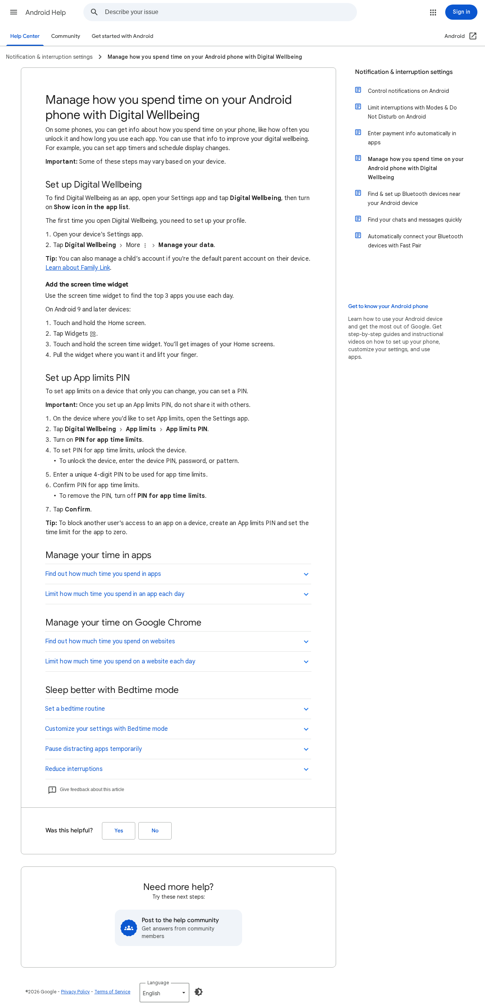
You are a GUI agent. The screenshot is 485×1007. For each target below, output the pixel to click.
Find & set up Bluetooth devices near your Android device (414, 198)
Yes (118, 830)
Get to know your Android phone (388, 306)
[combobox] (231, 12)
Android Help (45, 12)
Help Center (25, 36)
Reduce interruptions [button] (74, 769)
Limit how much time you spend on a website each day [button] (120, 661)
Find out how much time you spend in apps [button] (103, 574)
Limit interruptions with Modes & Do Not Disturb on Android (412, 112)
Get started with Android (122, 36)
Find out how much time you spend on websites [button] (110, 641)
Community (65, 36)
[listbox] (164, 992)
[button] (14, 12)
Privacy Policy (75, 991)
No (155, 830)
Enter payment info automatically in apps (412, 138)
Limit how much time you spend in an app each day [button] (114, 594)
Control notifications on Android (408, 91)
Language (158, 982)
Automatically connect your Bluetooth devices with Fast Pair (415, 241)
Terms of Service (112, 991)
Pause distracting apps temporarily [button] (93, 749)
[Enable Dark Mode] (198, 992)
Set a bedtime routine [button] (75, 709)
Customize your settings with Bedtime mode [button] (106, 729)
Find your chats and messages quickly (415, 219)
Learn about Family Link (77, 268)
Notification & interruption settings (404, 72)
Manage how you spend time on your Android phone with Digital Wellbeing (416, 168)
